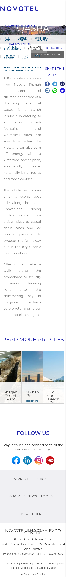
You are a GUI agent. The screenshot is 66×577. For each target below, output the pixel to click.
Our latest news (23, 496)
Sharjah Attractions (35, 48)
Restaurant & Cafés (41, 39)
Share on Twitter (55, 84)
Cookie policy (28, 567)
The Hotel (7, 39)
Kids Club (25, 56)
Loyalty (47, 496)
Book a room (54, 48)
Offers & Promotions (12, 48)
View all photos (50, 54)
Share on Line (55, 91)
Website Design (47, 567)
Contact (38, 563)
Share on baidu (62, 91)
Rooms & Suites (22, 39)
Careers (51, 563)
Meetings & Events (9, 56)
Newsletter (31, 514)
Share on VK (47, 91)
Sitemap (26, 563)
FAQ (37, 55)
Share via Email (62, 84)
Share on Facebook (47, 84)
